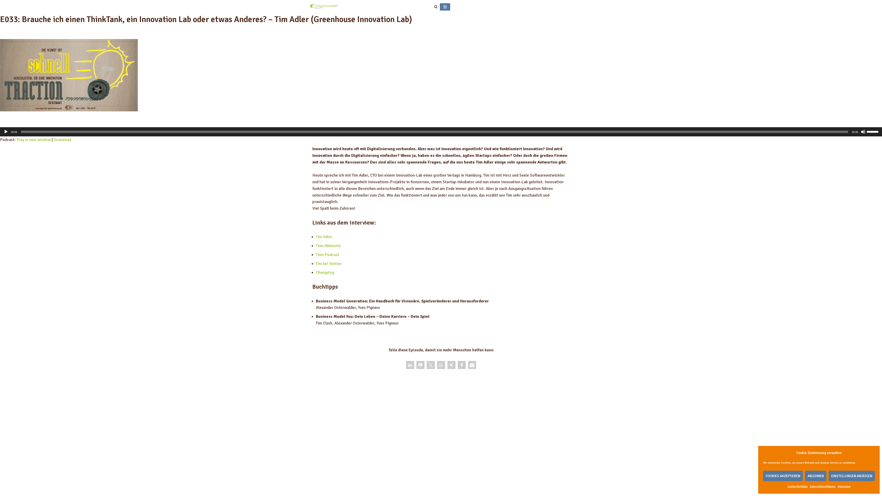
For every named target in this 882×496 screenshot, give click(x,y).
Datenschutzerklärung (822, 486)
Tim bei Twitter (329, 263)
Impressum (844, 486)
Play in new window (34, 139)
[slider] (873, 131)
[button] (410, 365)
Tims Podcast (327, 254)
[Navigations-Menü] (445, 7)
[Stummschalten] (863, 132)
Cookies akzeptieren (783, 476)
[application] (441, 131)
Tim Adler (324, 236)
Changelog (325, 272)
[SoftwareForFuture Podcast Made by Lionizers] (324, 6)
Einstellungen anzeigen (851, 476)
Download (62, 139)
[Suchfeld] (436, 6)
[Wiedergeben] (6, 132)
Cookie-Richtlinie (798, 486)
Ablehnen (816, 476)
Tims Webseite (328, 245)
